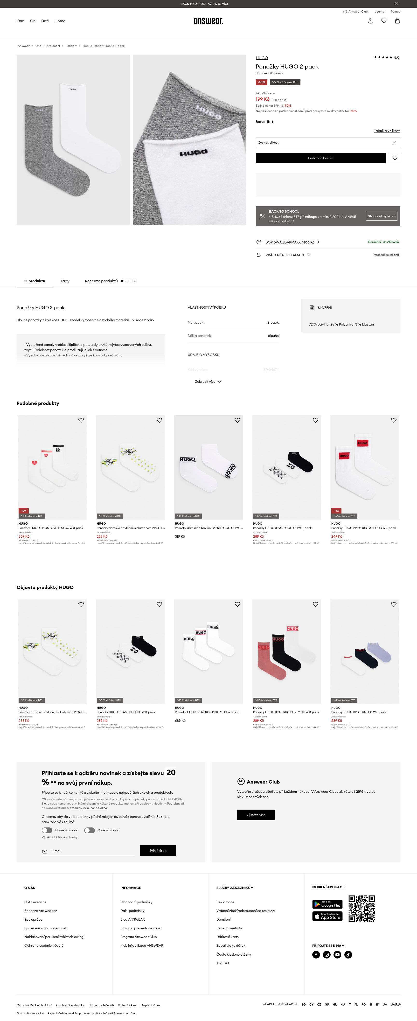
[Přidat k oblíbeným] (395, 158)
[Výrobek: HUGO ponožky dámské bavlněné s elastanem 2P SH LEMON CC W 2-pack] (130, 467)
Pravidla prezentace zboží (140, 928)
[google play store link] (327, 904)
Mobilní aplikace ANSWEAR (141, 945)
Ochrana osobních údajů (43, 945)
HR (335, 1004)
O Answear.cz (35, 902)
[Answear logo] (208, 20)
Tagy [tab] (65, 280)
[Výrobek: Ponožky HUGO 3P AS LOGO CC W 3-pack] (286, 467)
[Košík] (397, 21)
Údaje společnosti (101, 1005)
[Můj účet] (370, 21)
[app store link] (327, 915)
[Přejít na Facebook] (316, 955)
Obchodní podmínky (136, 902)
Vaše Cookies (127, 1005)
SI (370, 1004)
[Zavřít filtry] (396, 4)
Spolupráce (33, 919)
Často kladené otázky (233, 954)
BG (303, 1004)
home (60, 20)
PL (356, 1004)
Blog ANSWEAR (132, 919)
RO (363, 1004)
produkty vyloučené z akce (88, 808)
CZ (319, 1004)
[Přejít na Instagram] (327, 955)
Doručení (223, 919)
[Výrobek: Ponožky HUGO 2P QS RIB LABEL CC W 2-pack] (364, 467)
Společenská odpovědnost (45, 928)
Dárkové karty (227, 937)
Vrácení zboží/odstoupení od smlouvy (245, 911)
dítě (45, 20)
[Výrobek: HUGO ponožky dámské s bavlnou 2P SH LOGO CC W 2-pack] (208, 467)
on (32, 20)
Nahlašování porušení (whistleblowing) (54, 937)
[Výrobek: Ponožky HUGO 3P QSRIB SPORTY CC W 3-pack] (208, 651)
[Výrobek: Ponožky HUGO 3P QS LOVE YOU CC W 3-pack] (52, 467)
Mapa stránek (150, 1005)
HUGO (262, 57)
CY (311, 1004)
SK (377, 1004)
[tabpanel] (208, 336)
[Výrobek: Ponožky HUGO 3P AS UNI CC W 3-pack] (364, 651)
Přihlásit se (158, 850)
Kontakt (222, 963)
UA (385, 1004)
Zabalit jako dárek (230, 945)
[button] (328, 142)
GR (327, 1004)
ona (20, 20)
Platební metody (229, 928)
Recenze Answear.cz (40, 911)
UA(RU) (396, 1004)
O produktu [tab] (34, 280)
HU (343, 1004)
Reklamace (225, 902)
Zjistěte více (256, 815)
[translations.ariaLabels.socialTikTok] (348, 954)
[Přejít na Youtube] (337, 955)
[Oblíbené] (384, 21)
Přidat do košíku (320, 158)
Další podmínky (132, 911)
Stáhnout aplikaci (382, 216)
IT (349, 1004)
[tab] (110, 281)
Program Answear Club (138, 937)
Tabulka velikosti (387, 131)
